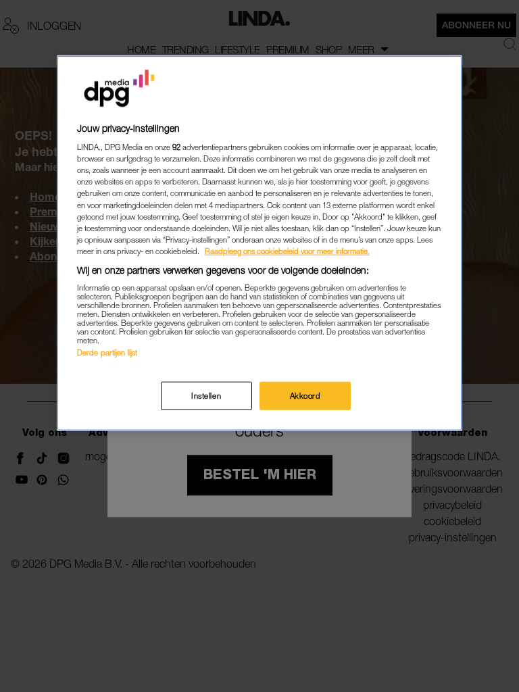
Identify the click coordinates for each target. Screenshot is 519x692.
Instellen (206, 395)
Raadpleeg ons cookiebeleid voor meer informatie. (287, 250)
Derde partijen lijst (107, 352)
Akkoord (305, 395)
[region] (259, 242)
